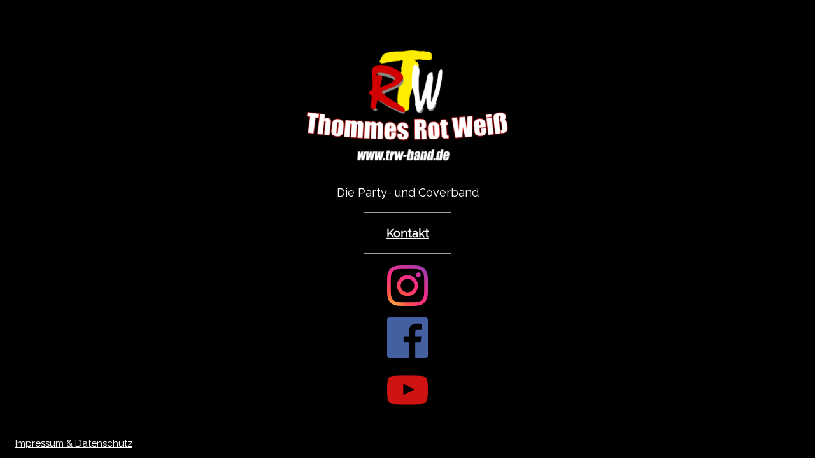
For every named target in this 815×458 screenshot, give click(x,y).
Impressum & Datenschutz (73, 443)
